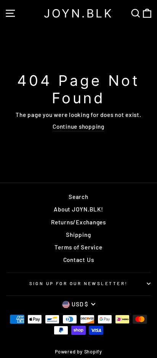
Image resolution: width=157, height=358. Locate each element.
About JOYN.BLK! (78, 209)
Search (78, 196)
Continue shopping (78, 126)
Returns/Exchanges (78, 222)
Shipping (78, 234)
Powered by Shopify (78, 352)
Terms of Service (78, 247)
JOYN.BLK (78, 13)
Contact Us (78, 259)
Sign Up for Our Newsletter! (78, 283)
